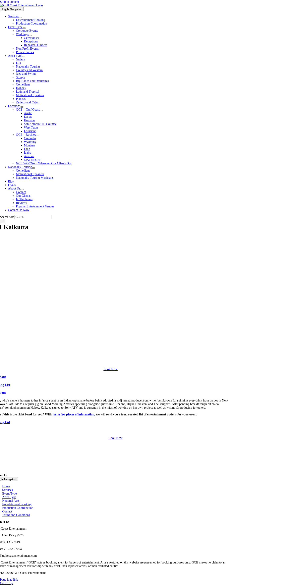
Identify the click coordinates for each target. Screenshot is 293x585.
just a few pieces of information (73, 414)
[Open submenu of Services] (20, 17)
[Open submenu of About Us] (22, 189)
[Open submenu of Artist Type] (23, 56)
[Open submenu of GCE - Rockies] (37, 135)
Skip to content (9, 1)
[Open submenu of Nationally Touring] (33, 168)
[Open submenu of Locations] (22, 107)
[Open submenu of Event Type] (24, 28)
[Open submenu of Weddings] (30, 35)
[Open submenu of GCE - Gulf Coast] (41, 110)
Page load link (9, 579)
